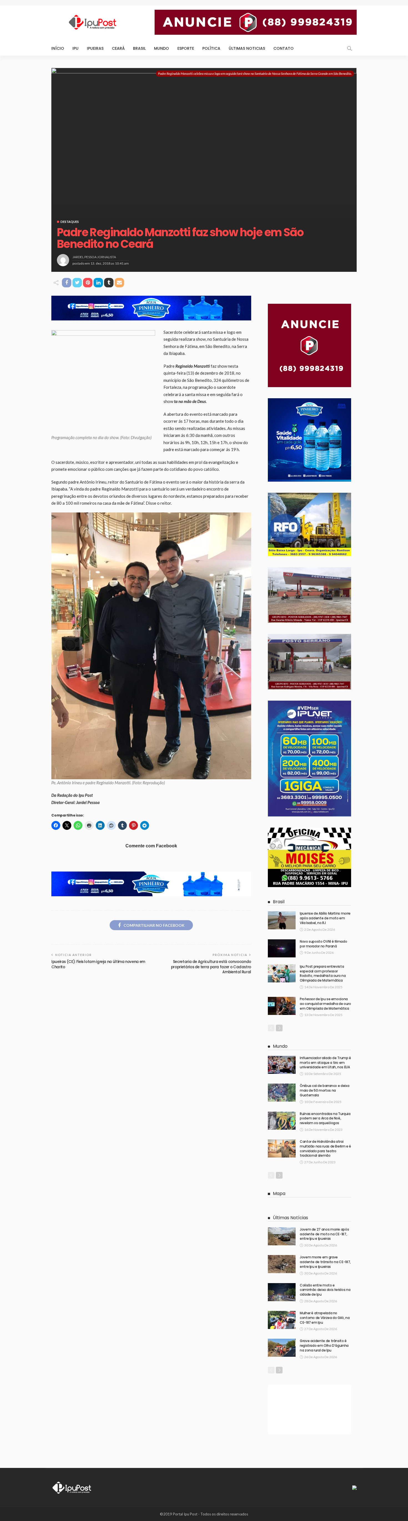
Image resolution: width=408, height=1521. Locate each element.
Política (211, 48)
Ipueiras (95, 48)
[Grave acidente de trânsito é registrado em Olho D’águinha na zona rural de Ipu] (282, 1348)
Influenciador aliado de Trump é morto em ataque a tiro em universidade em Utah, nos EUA (325, 1063)
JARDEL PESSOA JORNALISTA (94, 257)
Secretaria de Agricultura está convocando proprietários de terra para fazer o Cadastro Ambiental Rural (211, 967)
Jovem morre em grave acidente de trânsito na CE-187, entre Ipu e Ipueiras (325, 1262)
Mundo (161, 48)
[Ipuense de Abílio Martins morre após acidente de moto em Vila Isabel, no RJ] (282, 920)
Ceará (118, 48)
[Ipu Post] (72, 1487)
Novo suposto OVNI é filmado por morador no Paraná (323, 944)
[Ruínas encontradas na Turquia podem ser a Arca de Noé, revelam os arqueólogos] (282, 1121)
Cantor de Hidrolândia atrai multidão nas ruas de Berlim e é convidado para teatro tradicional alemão (325, 1148)
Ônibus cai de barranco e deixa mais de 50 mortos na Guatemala (324, 1090)
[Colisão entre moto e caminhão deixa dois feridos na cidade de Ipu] (282, 1292)
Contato (283, 48)
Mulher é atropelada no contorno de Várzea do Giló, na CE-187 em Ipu (324, 1318)
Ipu (75, 48)
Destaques (70, 221)
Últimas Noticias (247, 48)
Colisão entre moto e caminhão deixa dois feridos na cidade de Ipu (325, 1290)
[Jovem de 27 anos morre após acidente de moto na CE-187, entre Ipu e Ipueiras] (282, 1236)
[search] (349, 48)
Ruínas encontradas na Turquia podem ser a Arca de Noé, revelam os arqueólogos (325, 1118)
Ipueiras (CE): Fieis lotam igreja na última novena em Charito (98, 964)
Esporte (185, 48)
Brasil (139, 48)
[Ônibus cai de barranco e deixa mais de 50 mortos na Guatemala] (282, 1093)
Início (57, 48)
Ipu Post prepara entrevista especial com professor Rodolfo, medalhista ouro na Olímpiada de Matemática (323, 973)
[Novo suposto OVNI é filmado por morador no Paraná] (282, 948)
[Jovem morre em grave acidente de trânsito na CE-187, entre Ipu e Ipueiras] (282, 1264)
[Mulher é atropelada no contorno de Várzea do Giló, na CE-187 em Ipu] (282, 1320)
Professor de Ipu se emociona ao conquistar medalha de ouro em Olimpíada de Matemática (325, 1004)
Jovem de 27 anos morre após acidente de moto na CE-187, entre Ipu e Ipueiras (324, 1234)
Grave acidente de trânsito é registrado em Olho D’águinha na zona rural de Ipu (324, 1345)
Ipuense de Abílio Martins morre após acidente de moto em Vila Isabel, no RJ (325, 918)
